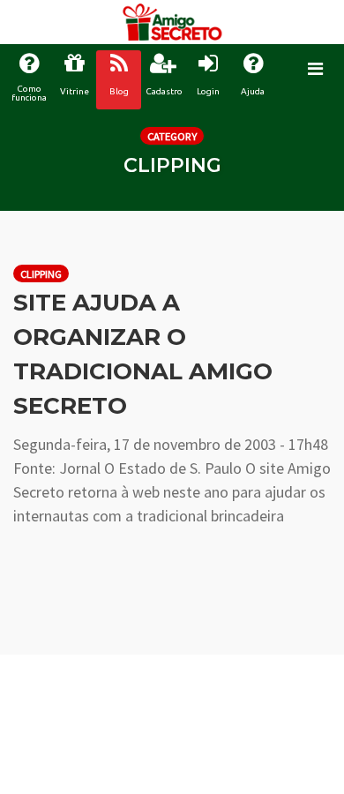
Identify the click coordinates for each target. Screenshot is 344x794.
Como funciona (29, 93)
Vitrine (74, 91)
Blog (119, 91)
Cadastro (164, 91)
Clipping (41, 274)
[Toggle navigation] (315, 68)
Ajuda (253, 91)
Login (208, 91)
